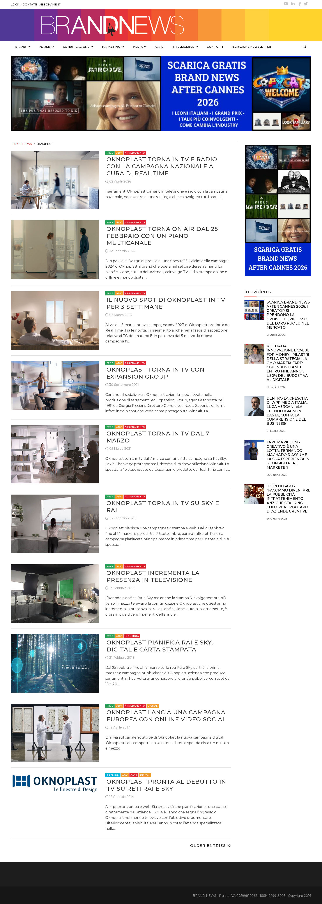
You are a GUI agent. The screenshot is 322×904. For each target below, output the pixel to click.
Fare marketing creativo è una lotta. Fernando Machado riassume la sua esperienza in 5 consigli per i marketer (288, 454)
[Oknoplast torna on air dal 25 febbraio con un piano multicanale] (55, 249)
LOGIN (15, 4)
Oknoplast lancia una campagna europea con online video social (166, 716)
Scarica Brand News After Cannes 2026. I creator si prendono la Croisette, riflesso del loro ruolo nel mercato (288, 315)
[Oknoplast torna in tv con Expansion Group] (55, 385)
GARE (159, 46)
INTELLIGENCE (183, 46)
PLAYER (44, 46)
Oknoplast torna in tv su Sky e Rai (162, 507)
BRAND (20, 46)
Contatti (215, 46)
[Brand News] (140, 25)
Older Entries (208, 846)
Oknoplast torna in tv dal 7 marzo (157, 437)
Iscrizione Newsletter (251, 46)
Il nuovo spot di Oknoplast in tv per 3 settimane (165, 303)
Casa (134, 775)
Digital (153, 705)
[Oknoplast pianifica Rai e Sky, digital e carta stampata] (55, 663)
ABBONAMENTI (50, 4)
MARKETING (111, 46)
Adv (119, 152)
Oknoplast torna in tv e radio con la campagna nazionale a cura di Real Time (161, 166)
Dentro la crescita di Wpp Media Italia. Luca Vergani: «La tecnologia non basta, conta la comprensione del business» (287, 411)
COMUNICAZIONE (76, 46)
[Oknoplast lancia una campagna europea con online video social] (55, 732)
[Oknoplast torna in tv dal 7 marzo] (55, 454)
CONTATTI (30, 4)
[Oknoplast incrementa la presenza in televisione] (55, 593)
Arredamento (135, 152)
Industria (132, 636)
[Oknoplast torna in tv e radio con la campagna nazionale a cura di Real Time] (55, 179)
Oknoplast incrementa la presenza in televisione (153, 576)
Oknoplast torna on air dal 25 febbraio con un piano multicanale (162, 235)
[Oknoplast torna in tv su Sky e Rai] (55, 523)
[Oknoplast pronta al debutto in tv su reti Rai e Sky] (55, 783)
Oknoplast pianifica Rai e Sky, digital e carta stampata (159, 646)
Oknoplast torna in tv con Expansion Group (155, 373)
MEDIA (138, 46)
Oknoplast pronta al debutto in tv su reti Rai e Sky (166, 785)
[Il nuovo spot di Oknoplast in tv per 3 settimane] (55, 320)
